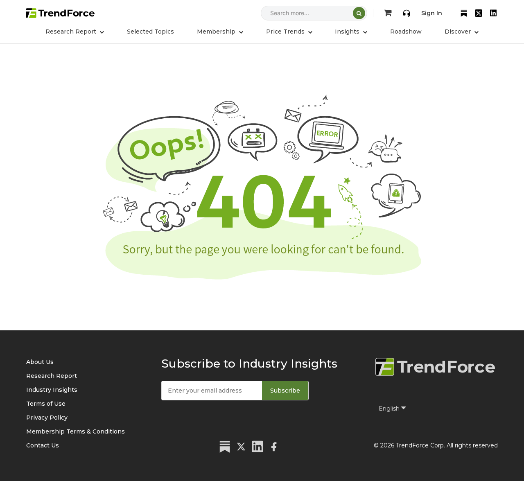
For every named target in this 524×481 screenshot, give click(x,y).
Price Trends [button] (286, 31)
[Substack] (464, 13)
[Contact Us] (406, 13)
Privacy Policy (47, 417)
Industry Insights (51, 389)
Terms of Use (46, 403)
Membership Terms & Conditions (75, 431)
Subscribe (285, 390)
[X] (478, 13)
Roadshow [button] (406, 31)
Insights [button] (348, 31)
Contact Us (42, 445)
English (390, 408)
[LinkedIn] (493, 13)
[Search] (359, 13)
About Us (40, 362)
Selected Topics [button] (150, 31)
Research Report (51, 375)
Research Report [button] (71, 31)
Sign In (431, 13)
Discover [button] (458, 31)
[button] (220, 31)
